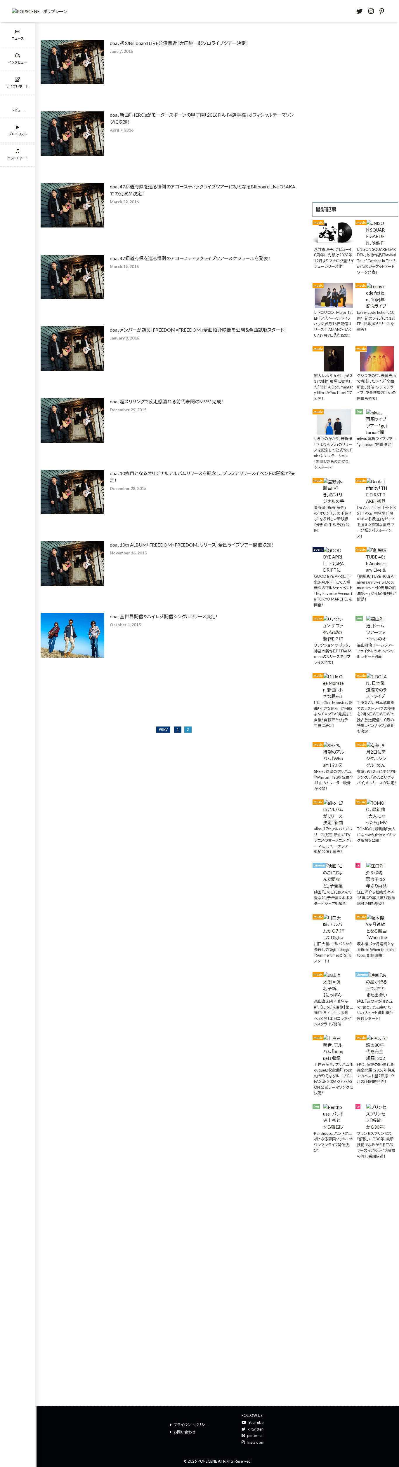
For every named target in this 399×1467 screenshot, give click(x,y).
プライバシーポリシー (191, 1424)
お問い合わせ (185, 1432)
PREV (163, 729)
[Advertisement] (355, 111)
